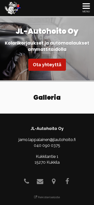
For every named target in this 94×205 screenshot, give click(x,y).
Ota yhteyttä (47, 64)
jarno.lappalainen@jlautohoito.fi (47, 139)
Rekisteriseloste (48, 197)
